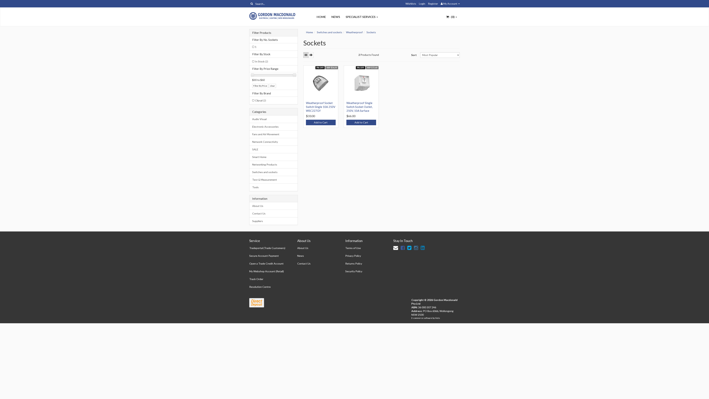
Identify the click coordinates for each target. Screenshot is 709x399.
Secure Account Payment (264, 255)
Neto (437, 318)
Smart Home (259, 156)
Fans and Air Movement (265, 134)
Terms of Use (353, 248)
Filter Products (261, 32)
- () (452, 16)
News (335, 16)
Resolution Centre (260, 286)
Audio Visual (259, 119)
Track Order (256, 279)
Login (422, 3)
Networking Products (264, 164)
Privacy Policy (353, 255)
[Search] (251, 3)
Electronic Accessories (265, 126)
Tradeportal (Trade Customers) (267, 248)
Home (321, 16)
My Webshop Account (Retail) (266, 271)
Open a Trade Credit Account (266, 263)
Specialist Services (361, 16)
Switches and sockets (265, 172)
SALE (255, 149)
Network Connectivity (265, 141)
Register (433, 3)
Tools (255, 187)
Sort (414, 55)
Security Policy (353, 271)
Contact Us (259, 213)
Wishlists (410, 3)
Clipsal (260, 100)
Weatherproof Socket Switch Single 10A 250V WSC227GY (320, 106)
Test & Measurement (264, 179)
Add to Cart (321, 122)
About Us (257, 205)
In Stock (261, 61)
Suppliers (257, 221)
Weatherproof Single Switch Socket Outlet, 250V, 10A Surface (359, 106)
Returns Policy (353, 263)
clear (272, 85)
